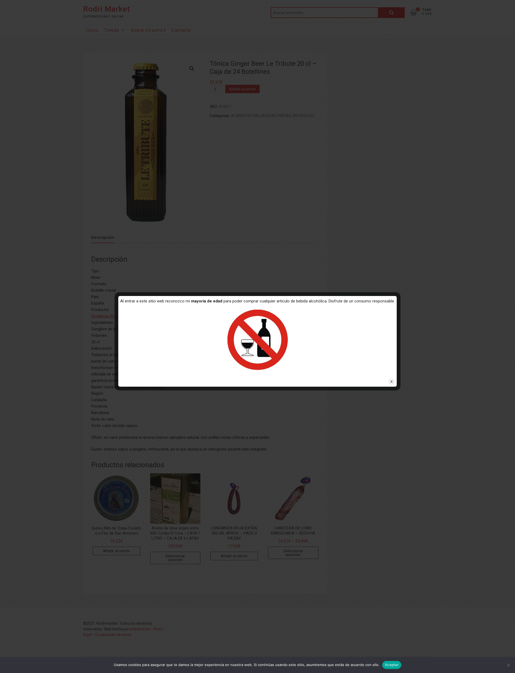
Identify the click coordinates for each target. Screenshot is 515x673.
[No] (508, 665)
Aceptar (392, 665)
